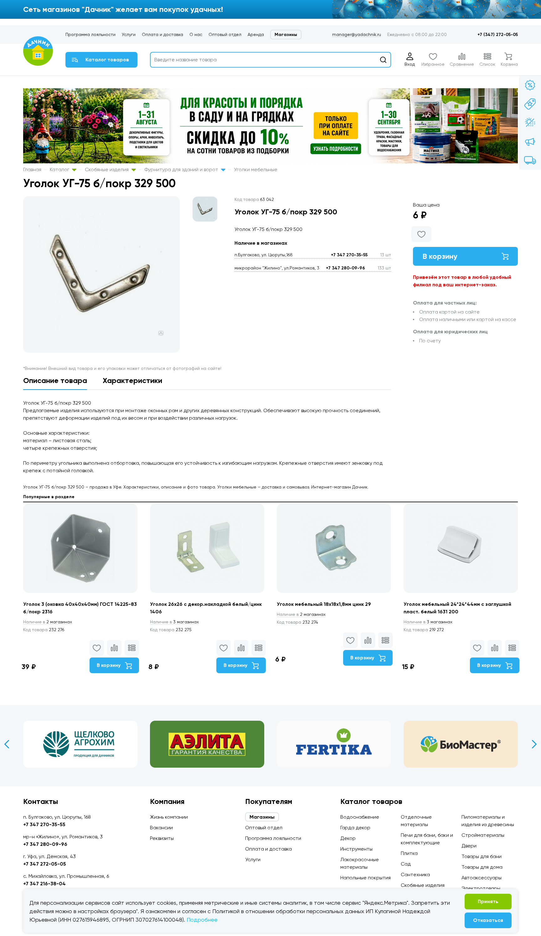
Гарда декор (355, 828)
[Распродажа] (530, 141)
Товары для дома (481, 867)
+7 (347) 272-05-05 (497, 34)
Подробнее (202, 919)
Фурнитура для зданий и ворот (181, 169)
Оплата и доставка (162, 34)
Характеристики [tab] (132, 380)
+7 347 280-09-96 (345, 268)
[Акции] (530, 85)
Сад (406, 864)
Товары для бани (481, 856)
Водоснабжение (359, 817)
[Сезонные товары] (530, 122)
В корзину (439, 256)
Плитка (409, 853)
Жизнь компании (169, 817)
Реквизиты (162, 838)
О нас (195, 34)
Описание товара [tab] (55, 380)
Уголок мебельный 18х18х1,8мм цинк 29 (324, 604)
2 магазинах (47, 621)
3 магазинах (174, 621)
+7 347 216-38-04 (44, 884)
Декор (348, 838)
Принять (488, 901)
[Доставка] (530, 160)
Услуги (129, 34)
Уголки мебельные (255, 169)
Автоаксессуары (481, 878)
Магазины (286, 34)
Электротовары (480, 888)
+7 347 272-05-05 (44, 864)
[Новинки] (530, 104)
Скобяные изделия (107, 169)
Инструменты (356, 849)
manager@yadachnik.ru (356, 34)
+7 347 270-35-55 (349, 255)
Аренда (256, 34)
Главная (32, 169)
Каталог (60, 169)
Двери (469, 846)
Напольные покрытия (365, 878)
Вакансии (161, 828)
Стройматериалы (482, 835)
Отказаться (488, 920)
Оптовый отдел (225, 34)
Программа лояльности (90, 34)
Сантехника (415, 874)
